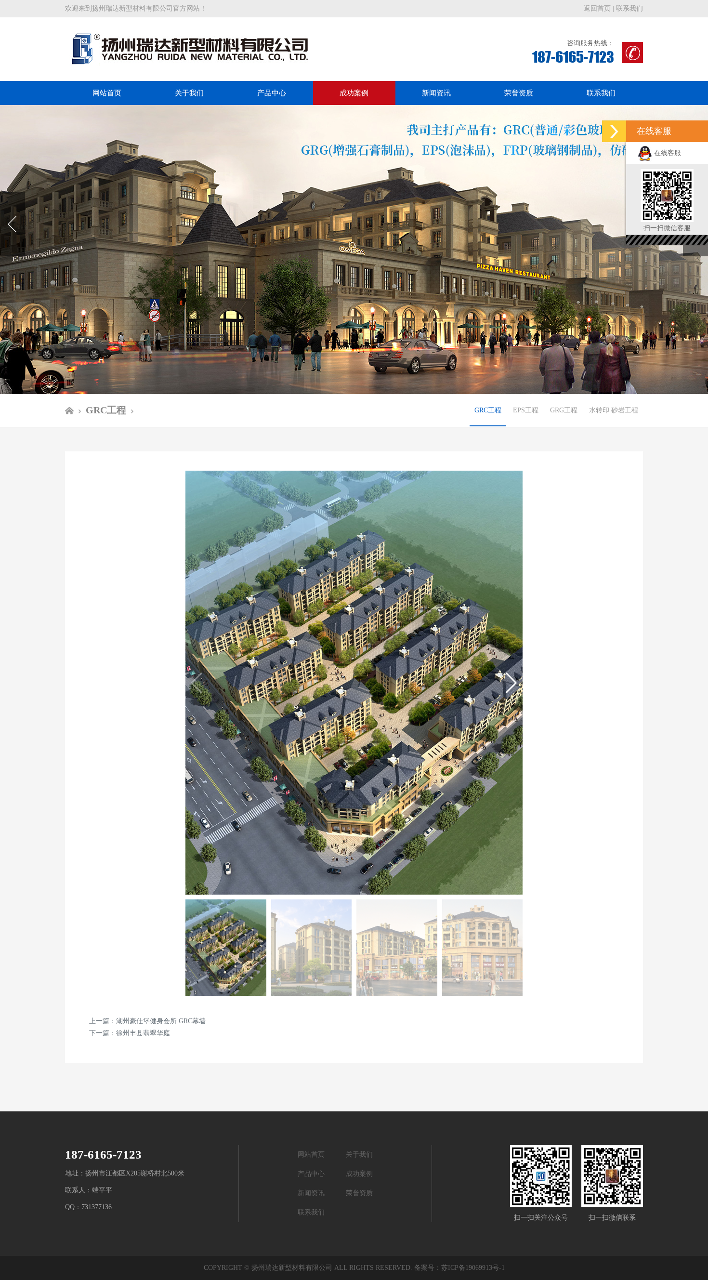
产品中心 (271, 93)
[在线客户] (614, 131)
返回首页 (597, 8)
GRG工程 (563, 410)
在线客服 (666, 153)
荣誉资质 (518, 93)
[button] (511, 682)
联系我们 (629, 8)
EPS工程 (525, 410)
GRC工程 (487, 410)
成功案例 (354, 93)
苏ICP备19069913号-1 (473, 1267)
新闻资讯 (436, 93)
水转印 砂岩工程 (613, 410)
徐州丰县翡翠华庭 (143, 1033)
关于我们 (189, 93)
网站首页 (106, 93)
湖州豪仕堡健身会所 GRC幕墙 (161, 1021)
